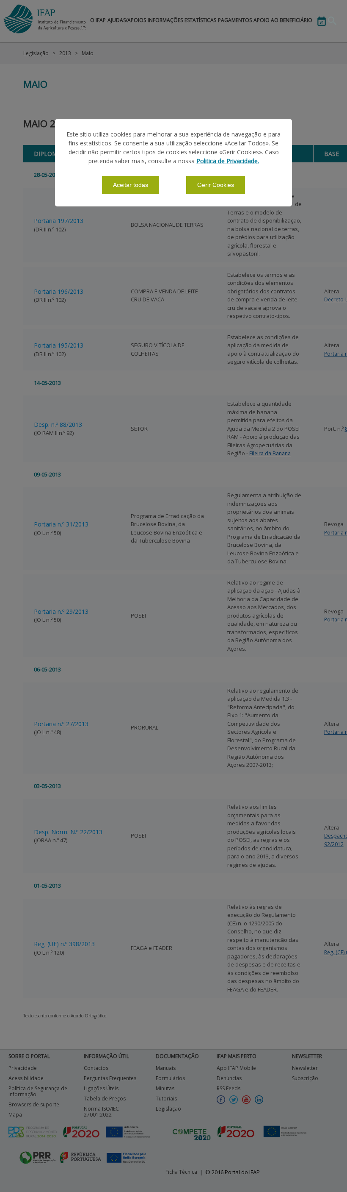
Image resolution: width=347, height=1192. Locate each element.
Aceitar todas (130, 184)
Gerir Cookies (215, 184)
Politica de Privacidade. (227, 161)
